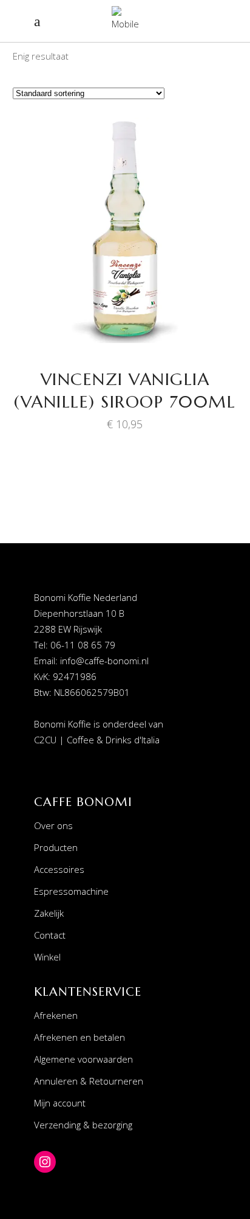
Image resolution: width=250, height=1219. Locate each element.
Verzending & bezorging (83, 1125)
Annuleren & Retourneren (88, 1081)
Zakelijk (49, 913)
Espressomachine (71, 891)
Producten (56, 847)
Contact (50, 935)
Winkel (47, 957)
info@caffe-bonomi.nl (104, 661)
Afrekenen (56, 1015)
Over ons (53, 825)
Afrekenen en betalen (79, 1037)
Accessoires (59, 869)
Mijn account (60, 1103)
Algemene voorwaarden (83, 1059)
